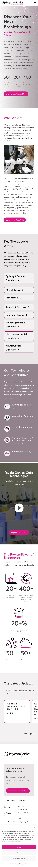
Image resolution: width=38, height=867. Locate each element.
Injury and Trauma (15, 315)
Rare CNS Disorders (16, 307)
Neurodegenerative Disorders (15, 324)
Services (7, 807)
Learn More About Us (15, 220)
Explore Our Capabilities (16, 94)
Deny (19, 853)
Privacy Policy (22, 863)
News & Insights (10, 822)
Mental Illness (13, 290)
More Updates (30, 733)
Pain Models (12, 297)
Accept (19, 847)
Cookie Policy (14, 863)
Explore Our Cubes (19, 532)
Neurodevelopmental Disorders (16, 336)
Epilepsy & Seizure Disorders (15, 278)
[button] (35, 827)
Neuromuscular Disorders (13, 347)
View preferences (19, 859)
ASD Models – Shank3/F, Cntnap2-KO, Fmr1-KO (16, 706)
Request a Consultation (18, 791)
